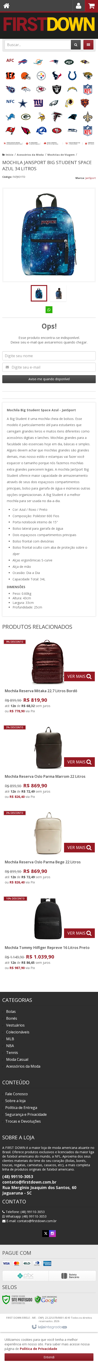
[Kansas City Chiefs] (41, 88)
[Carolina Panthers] (72, 115)
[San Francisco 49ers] (57, 129)
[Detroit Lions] (10, 115)
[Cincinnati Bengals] (10, 74)
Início (9, 154)
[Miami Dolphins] (38, 60)
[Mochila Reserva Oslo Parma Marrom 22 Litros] (48, 763)
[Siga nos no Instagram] (52, 1233)
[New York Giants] (38, 101)
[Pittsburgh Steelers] (41, 74)
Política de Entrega (21, 1107)
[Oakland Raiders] (57, 88)
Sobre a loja (15, 1100)
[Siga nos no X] (45, 1233)
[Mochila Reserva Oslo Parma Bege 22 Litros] (48, 848)
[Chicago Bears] (84, 101)
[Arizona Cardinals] (26, 129)
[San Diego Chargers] (72, 88)
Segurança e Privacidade (26, 1114)
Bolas (11, 1011)
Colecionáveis (17, 1032)
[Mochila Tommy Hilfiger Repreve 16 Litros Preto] (48, 934)
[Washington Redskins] (69, 101)
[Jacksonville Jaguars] (87, 74)
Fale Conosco (16, 1093)
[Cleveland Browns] (26, 74)
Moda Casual (17, 1059)
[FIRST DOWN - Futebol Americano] (49, 24)
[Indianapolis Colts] (72, 74)
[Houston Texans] (57, 74)
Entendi (49, 1357)
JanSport (90, 178)
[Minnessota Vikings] (41, 115)
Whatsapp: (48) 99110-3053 (25, 1216)
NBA (10, 1045)
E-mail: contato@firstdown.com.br (31, 1221)
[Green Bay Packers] (26, 115)
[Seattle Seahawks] (72, 129)
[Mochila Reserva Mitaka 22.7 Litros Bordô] (48, 677)
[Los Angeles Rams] (41, 129)
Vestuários (15, 1025)
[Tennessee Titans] (10, 88)
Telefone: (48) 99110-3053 (25, 1212)
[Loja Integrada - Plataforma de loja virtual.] (49, 1327)
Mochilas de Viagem (61, 154)
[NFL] (87, 88)
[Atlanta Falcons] (57, 115)
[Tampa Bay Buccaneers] (10, 129)
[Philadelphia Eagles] (54, 101)
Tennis (12, 1052)
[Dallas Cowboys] (23, 101)
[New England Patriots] (54, 60)
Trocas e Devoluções (23, 1121)
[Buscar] (76, 45)
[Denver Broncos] (26, 88)
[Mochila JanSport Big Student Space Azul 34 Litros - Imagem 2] (58, 293)
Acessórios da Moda (30, 154)
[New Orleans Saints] (87, 115)
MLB (10, 1038)
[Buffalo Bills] (23, 60)
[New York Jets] (69, 60)
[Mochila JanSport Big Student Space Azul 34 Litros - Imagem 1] (39, 293)
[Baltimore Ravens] (84, 60)
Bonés (11, 1018)
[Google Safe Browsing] (45, 1299)
